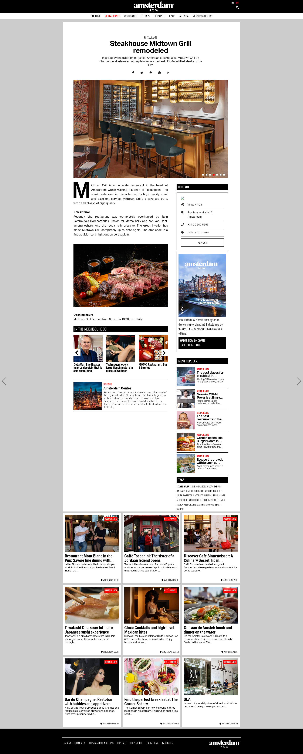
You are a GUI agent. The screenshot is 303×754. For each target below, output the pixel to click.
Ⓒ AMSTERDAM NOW (74, 743)
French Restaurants (186, 504)
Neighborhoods (202, 16)
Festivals (213, 491)
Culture (96, 16)
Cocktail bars (206, 500)
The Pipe (217, 486)
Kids (191, 500)
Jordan (210, 486)
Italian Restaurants (186, 491)
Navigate (202, 242)
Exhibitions (188, 495)
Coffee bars (219, 500)
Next (165, 352)
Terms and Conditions (101, 743)
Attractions (182, 500)
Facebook (167, 743)
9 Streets (198, 495)
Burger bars (202, 491)
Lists (172, 16)
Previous (76, 352)
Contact (122, 743)
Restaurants (112, 16)
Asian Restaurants (205, 504)
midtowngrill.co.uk (198, 232)
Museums (208, 495)
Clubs (196, 500)
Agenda (183, 16)
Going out (130, 16)
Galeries (187, 486)
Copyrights (136, 743)
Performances (199, 486)
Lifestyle (159, 16)
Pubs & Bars (219, 495)
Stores (145, 16)
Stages (180, 486)
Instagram (153, 743)
